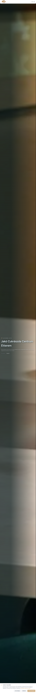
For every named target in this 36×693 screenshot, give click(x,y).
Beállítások (24, 690)
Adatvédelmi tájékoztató (24, 688)
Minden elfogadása (31, 690)
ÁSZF (29, 688)
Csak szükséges (17, 690)
